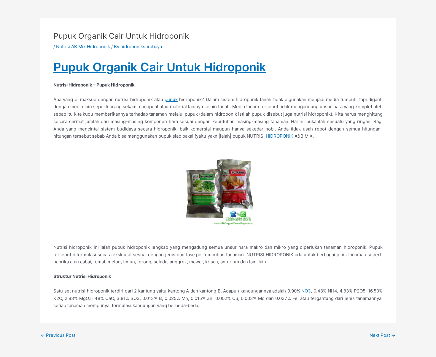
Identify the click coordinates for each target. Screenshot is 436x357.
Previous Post (58, 335)
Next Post (382, 335)
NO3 (306, 291)
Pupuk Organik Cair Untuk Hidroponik (159, 67)
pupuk (171, 99)
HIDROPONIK (279, 136)
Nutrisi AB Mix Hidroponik (83, 46)
